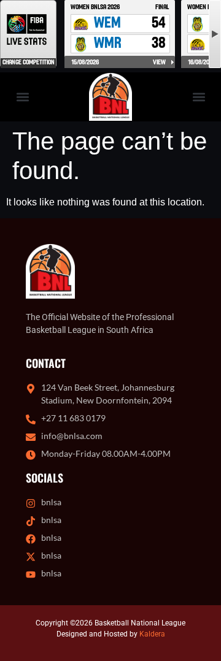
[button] (22, 97)
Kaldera (152, 634)
